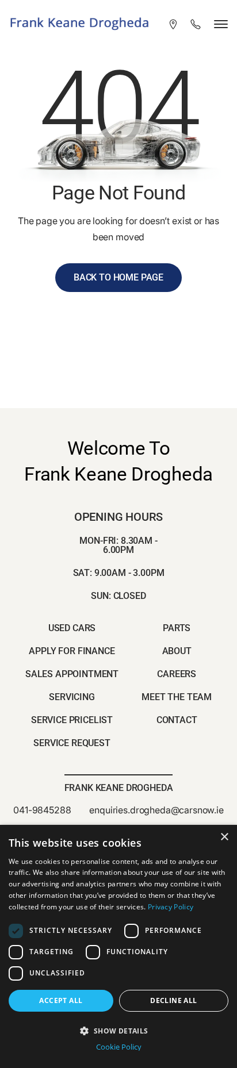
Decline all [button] (173, 1000)
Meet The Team (177, 696)
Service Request (71, 742)
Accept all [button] (60, 1000)
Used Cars (72, 628)
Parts (176, 628)
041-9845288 (42, 810)
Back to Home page (118, 277)
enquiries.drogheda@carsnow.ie (156, 810)
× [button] (224, 837)
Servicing (72, 696)
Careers (176, 674)
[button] (118, 1030)
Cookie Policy (119, 1047)
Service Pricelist (72, 719)
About (177, 651)
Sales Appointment (71, 674)
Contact (176, 719)
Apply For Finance (71, 651)
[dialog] (118, 946)
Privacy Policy (170, 907)
